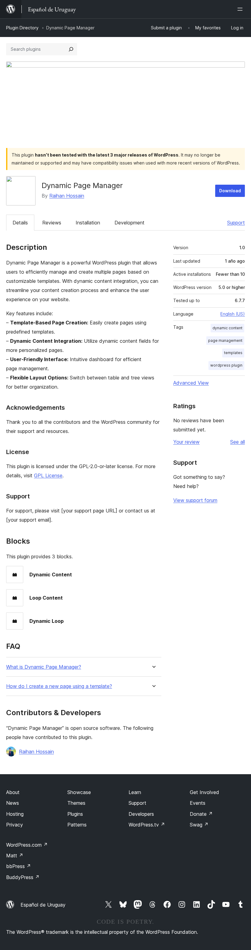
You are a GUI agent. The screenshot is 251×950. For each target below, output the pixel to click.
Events (197, 803)
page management (225, 340)
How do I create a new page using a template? (59, 686)
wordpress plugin (226, 365)
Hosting (15, 814)
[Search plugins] (71, 49)
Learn (135, 792)
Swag (199, 825)
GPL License (48, 475)
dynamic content (227, 328)
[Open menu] (241, 9)
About (13, 792)
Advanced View (191, 383)
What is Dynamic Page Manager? (43, 667)
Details (20, 223)
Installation (88, 223)
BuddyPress (22, 877)
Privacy (14, 825)
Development (129, 223)
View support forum (195, 500)
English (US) (232, 313)
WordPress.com (27, 845)
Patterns (77, 825)
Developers (141, 814)
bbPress (18, 866)
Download (230, 190)
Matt (14, 855)
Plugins (75, 814)
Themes (76, 803)
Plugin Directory (22, 27)
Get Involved (204, 792)
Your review (186, 442)
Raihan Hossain (66, 196)
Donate (201, 814)
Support (236, 223)
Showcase (79, 792)
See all (237, 442)
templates (233, 352)
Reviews (51, 223)
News (12, 803)
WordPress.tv (147, 825)
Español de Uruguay (43, 905)
